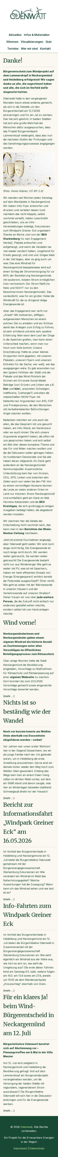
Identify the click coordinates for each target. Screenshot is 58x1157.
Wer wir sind (29, 48)
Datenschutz (36, 1148)
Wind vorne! (19, 622)
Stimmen (12, 41)
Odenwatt (26, 1127)
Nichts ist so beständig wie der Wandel (27, 711)
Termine (13, 48)
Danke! (12, 60)
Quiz (49, 41)
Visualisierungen (32, 41)
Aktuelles (15, 35)
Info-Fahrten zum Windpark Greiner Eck (27, 915)
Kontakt (45, 48)
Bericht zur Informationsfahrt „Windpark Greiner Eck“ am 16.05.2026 (28, 822)
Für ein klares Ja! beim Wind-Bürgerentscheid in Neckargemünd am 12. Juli (28, 1015)
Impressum (20, 1148)
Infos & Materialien (36, 35)
